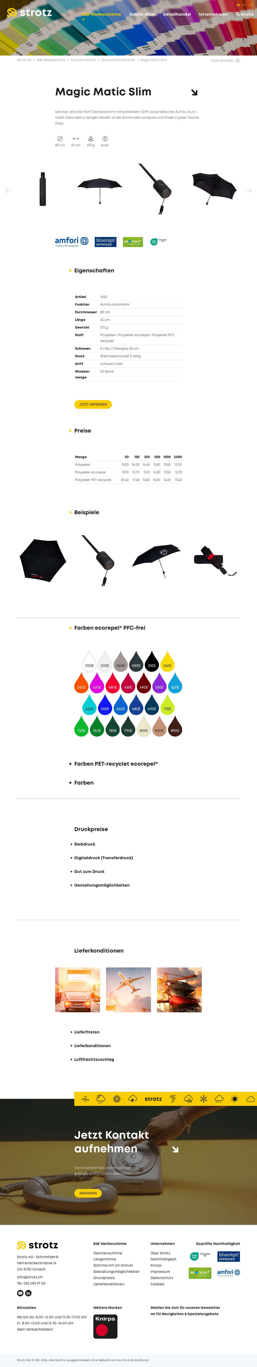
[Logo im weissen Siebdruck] (157, 560)
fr (251, 5)
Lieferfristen (87, 1032)
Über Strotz (160, 1253)
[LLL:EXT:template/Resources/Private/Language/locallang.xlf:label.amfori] (71, 242)
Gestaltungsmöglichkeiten (102, 885)
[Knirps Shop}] (105, 1326)
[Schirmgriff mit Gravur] (100, 560)
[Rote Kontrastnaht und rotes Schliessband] (213, 560)
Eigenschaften (94, 270)
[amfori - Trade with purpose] (228, 1273)
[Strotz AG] (29, 12)
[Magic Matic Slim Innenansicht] (214, 189)
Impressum (160, 1271)
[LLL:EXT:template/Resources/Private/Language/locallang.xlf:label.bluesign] (105, 242)
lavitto (122, 1360)
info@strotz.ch (30, 1277)
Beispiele (86, 512)
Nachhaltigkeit (163, 1259)
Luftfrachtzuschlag (94, 1060)
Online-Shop (142, 14)
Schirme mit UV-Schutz (113, 1265)
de (238, 5)
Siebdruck (84, 844)
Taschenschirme (83, 60)
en (245, 5)
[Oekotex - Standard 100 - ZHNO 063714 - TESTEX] (200, 1256)
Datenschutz (162, 1278)
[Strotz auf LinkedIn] (28, 1294)
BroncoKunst (140, 1360)
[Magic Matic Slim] (42, 189)
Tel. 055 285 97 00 (31, 1283)
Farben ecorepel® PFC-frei (109, 628)
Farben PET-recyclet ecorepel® (116, 764)
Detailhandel (177, 14)
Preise (82, 431)
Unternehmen (213, 14)
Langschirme (104, 1259)
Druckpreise (104, 1278)
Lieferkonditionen (92, 1046)
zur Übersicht (233, 1360)
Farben (84, 783)
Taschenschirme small (118, 60)
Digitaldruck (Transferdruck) (103, 858)
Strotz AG (24, 60)
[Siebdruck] (43, 560)
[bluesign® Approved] (228, 1256)
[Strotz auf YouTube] (20, 1294)
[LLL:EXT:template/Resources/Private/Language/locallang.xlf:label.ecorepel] (133, 242)
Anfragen (88, 1193)
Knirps (156, 1265)
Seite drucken (222, 60)
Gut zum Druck (89, 872)
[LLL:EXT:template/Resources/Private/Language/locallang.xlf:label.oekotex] (158, 242)
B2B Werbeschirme (101, 14)
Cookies (157, 1284)
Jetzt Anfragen (93, 404)
